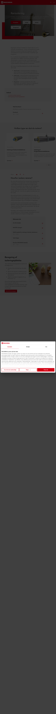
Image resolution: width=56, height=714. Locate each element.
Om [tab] (46, 346)
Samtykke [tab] (9, 346)
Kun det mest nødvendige (10, 369)
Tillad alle (46, 369)
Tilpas (27, 369)
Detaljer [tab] (28, 346)
